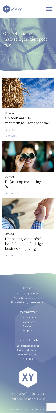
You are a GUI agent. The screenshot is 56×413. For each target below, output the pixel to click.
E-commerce (28, 322)
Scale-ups (28, 326)
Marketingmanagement (28, 298)
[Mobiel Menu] (49, 9)
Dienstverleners (28, 317)
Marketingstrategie (28, 293)
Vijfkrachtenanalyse (28, 346)
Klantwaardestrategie (28, 350)
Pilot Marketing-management (28, 302)
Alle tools (28, 359)
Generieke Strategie (28, 354)
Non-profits (28, 330)
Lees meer (11, 136)
